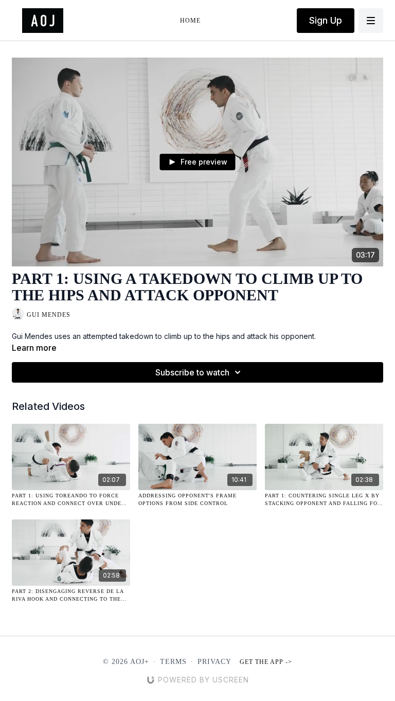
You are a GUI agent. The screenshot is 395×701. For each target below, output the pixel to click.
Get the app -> (266, 662)
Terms (173, 662)
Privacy (214, 662)
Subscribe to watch (192, 372)
